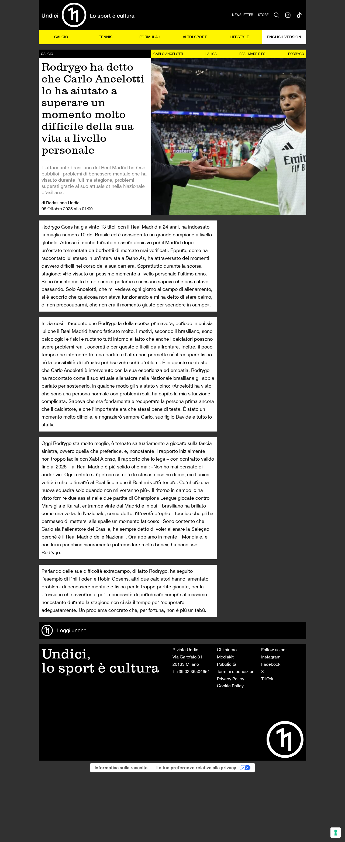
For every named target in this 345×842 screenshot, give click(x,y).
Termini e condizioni (236, 671)
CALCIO (61, 36)
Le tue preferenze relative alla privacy (196, 767)
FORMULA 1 (150, 36)
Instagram (271, 656)
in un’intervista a (116, 258)
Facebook (270, 664)
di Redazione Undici (61, 202)
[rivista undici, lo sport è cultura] (88, 15)
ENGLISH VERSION (284, 36)
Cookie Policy (230, 685)
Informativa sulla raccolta (121, 767)
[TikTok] (299, 15)
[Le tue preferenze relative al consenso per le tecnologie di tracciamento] (335, 832)
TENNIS (105, 36)
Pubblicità (226, 664)
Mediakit (225, 656)
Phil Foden (80, 579)
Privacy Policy (230, 678)
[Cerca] (276, 15)
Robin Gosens (113, 579)
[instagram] (288, 15)
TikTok (267, 678)
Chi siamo (227, 649)
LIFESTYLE (239, 36)
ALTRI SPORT (195, 36)
